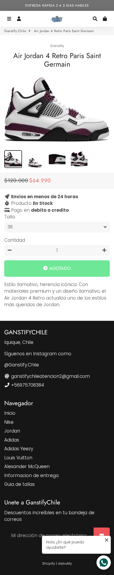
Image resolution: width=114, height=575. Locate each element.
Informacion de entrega (31, 475)
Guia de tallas (19, 484)
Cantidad (14, 240)
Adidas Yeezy (18, 449)
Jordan (12, 431)
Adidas (11, 440)
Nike (9, 422)
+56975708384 (27, 385)
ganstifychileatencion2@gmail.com (50, 376)
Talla (9, 217)
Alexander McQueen (27, 466)
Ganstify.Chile (15, 30)
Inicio (9, 413)
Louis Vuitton (18, 458)
